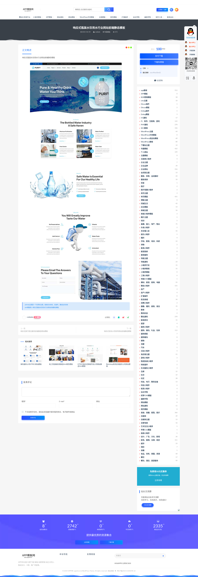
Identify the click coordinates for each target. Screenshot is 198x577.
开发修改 (192, 54)
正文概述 (26, 50)
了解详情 (111, 542)
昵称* (24, 401)
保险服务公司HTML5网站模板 (31, 364)
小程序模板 (37, 17)
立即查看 (86, 542)
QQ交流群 (147, 505)
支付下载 (159, 56)
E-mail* (62, 401)
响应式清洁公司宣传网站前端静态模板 (117, 331)
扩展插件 (125, 17)
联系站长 (170, 17)
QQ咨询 (159, 80)
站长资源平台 (25, 17)
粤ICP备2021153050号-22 (126, 571)
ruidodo (30, 317)
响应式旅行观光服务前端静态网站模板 (34, 331)
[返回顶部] (194, 78)
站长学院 (136, 17)
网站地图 (111, 571)
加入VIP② (192, 46)
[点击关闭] (194, 26)
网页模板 (113, 17)
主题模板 (102, 17)
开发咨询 (192, 50)
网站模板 (71, 17)
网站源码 (60, 17)
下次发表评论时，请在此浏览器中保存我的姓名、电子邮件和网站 (50, 412)
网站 (98, 401)
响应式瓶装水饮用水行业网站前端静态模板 (46, 307)
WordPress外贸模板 (87, 17)
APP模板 (49, 17)
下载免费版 (159, 62)
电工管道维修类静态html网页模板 (61, 364)
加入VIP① (192, 42)
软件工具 (159, 17)
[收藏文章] (114, 317)
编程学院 (147, 17)
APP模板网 (28, 307)
